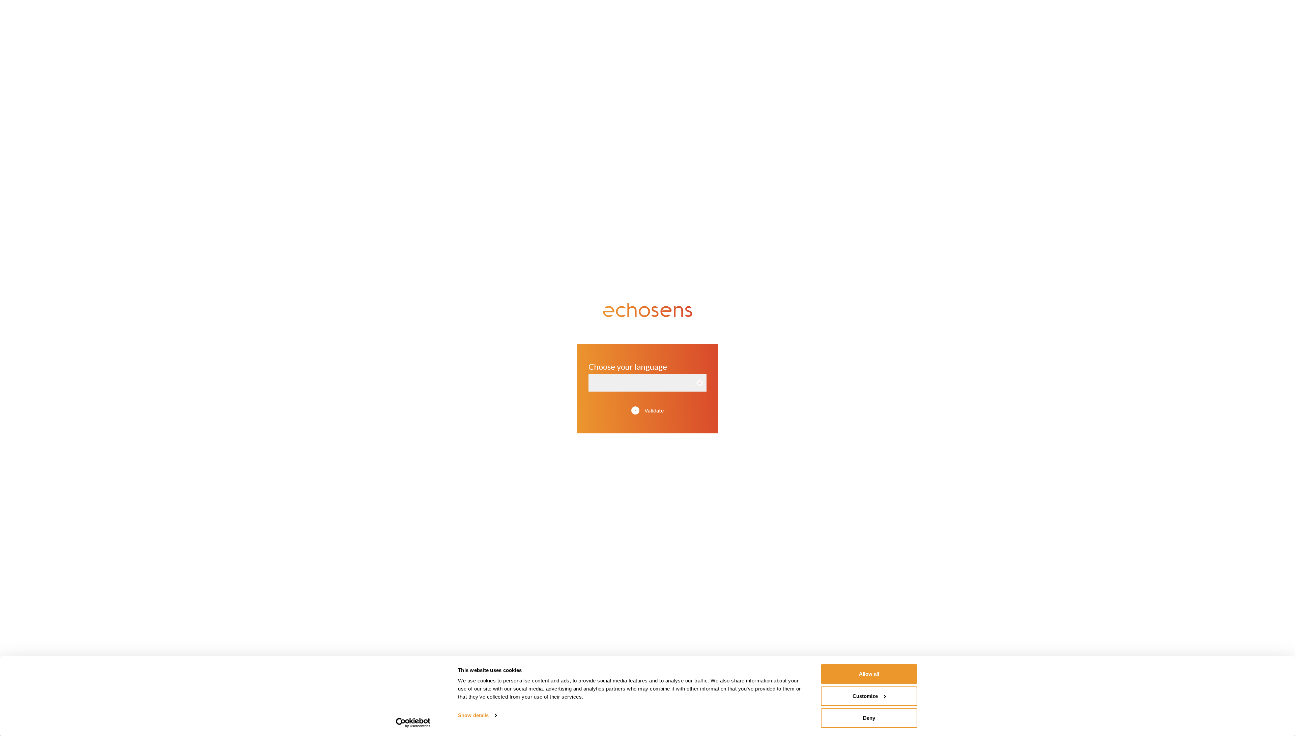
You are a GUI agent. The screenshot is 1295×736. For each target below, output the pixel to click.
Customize (865, 696)
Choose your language (627, 366)
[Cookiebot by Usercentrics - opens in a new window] (413, 723)
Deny (869, 718)
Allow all (869, 674)
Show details (473, 715)
